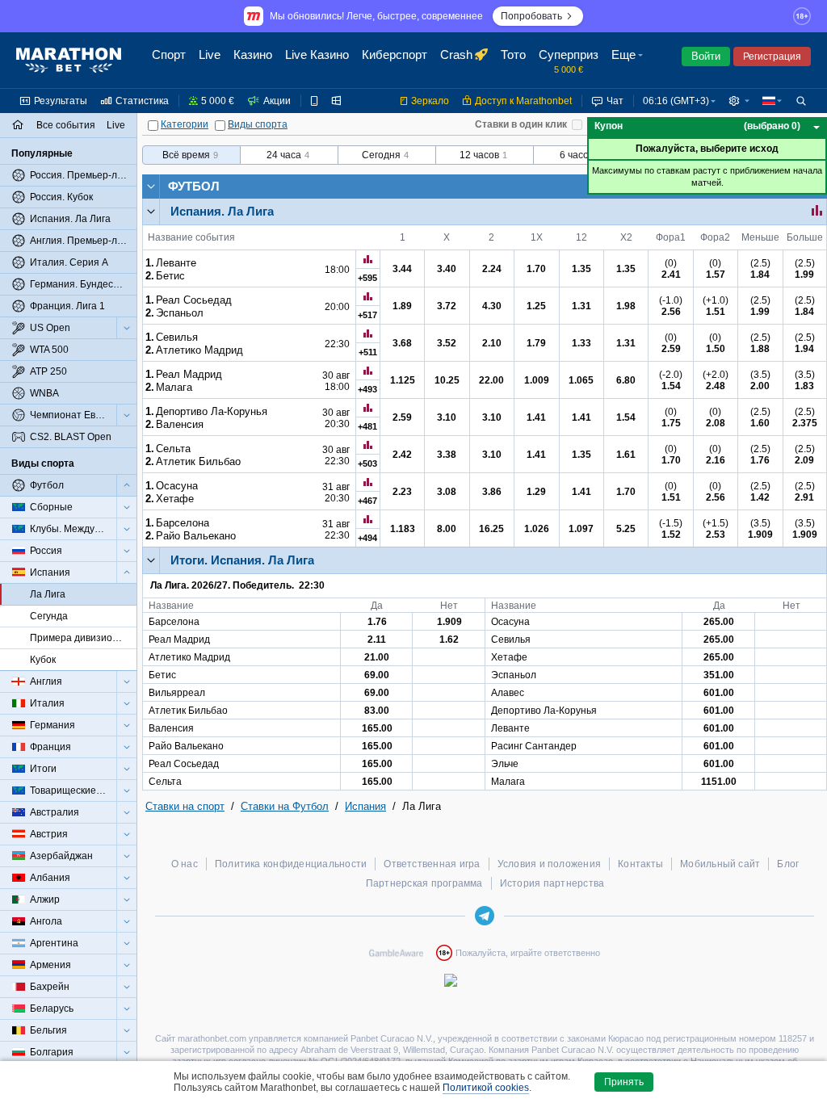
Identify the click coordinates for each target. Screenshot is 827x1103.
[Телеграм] (484, 915)
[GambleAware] (395, 953)
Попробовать (531, 16)
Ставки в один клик (521, 124)
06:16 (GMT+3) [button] (676, 101)
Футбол (194, 186)
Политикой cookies (486, 1087)
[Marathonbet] (68, 60)
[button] (629, 60)
